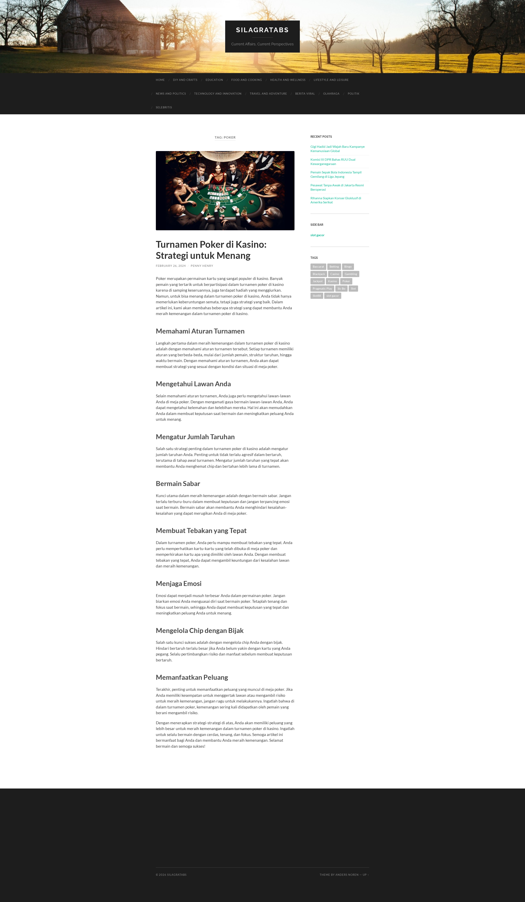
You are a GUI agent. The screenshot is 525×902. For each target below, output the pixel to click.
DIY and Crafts (185, 79)
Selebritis (164, 107)
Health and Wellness (288, 79)
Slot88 (317, 295)
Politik (354, 93)
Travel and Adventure (268, 93)
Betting (334, 266)
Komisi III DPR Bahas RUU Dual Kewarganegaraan (332, 161)
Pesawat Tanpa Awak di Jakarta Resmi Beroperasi (337, 187)
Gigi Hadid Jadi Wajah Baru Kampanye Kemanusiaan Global (337, 148)
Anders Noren (347, 874)
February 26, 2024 (171, 265)
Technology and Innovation (218, 93)
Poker (346, 281)
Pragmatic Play (322, 288)
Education (214, 79)
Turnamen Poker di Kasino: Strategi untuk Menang (211, 250)
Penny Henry (202, 265)
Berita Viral (305, 93)
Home (160, 79)
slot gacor (332, 295)
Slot (353, 288)
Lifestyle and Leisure (331, 79)
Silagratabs (262, 30)
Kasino (332, 281)
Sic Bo (341, 288)
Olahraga (331, 93)
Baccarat (318, 266)
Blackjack (319, 274)
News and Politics (171, 93)
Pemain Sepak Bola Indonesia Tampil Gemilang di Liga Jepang (336, 174)
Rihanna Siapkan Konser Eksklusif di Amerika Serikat (335, 200)
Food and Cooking (246, 79)
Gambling (351, 274)
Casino (334, 274)
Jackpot (318, 281)
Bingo (348, 266)
